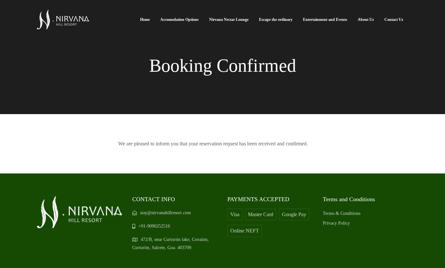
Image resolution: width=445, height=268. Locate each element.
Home (145, 19)
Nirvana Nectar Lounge (229, 19)
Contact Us (393, 19)
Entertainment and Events (325, 19)
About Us (366, 19)
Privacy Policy (336, 223)
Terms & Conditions (341, 213)
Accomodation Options (179, 19)
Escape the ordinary (276, 19)
